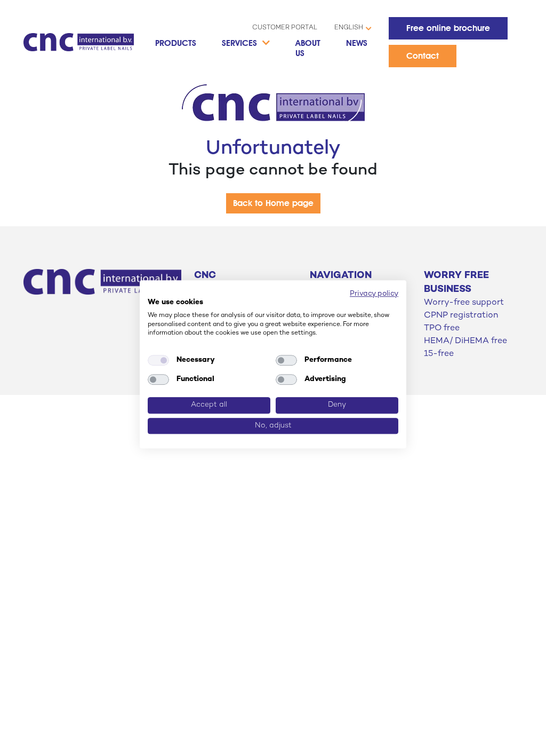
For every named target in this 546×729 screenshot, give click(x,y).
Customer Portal (284, 28)
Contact (422, 56)
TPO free (442, 328)
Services (239, 43)
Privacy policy (374, 294)
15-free (439, 354)
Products (175, 43)
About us (307, 48)
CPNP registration (461, 315)
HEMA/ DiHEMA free (465, 341)
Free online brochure (448, 28)
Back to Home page (273, 203)
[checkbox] (158, 360)
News (356, 43)
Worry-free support (464, 302)
